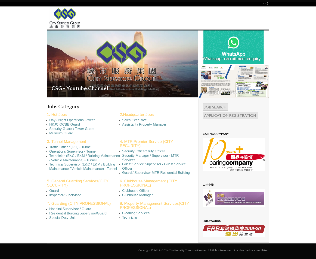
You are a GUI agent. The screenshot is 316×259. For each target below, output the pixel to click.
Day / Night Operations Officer (72, 120)
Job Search (215, 107)
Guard (54, 191)
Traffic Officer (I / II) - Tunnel (70, 147)
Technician (130, 217)
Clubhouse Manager (137, 195)
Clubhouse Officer (135, 191)
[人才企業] (234, 206)
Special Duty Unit (62, 218)
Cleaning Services (136, 213)
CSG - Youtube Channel (80, 88)
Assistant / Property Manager (144, 124)
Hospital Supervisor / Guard (70, 209)
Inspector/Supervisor (65, 195)
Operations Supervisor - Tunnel (72, 151)
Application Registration (230, 115)
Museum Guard (61, 133)
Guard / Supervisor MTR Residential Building (156, 173)
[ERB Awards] (234, 235)
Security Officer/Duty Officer (143, 151)
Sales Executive (134, 120)
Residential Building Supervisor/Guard (77, 213)
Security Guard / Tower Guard (71, 129)
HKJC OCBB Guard (64, 124)
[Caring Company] (234, 170)
